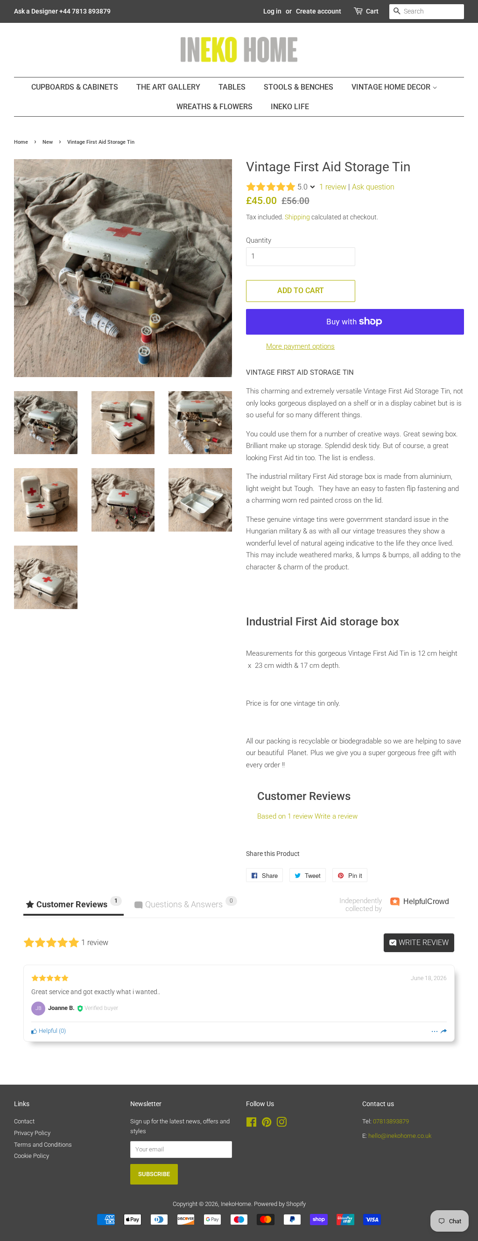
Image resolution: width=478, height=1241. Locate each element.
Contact (24, 1121)
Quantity (258, 240)
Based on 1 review (285, 816)
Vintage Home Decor (391, 87)
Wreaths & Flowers (214, 106)
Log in (272, 11)
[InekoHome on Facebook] (251, 1124)
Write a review (336, 816)
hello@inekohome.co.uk (399, 1135)
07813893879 (391, 1121)
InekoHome (236, 1203)
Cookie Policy (31, 1155)
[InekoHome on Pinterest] (266, 1124)
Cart (372, 11)
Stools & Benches (298, 87)
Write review (423, 942)
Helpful (47, 1030)
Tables (232, 87)
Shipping (297, 217)
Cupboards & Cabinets (74, 87)
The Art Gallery (168, 87)
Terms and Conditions (43, 1144)
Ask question (373, 186)
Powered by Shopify (280, 1203)
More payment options (300, 346)
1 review (332, 186)
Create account (318, 11)
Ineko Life (290, 106)
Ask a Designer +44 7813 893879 (62, 11)
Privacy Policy (32, 1132)
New (47, 142)
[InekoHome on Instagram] (281, 1124)
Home (21, 142)
